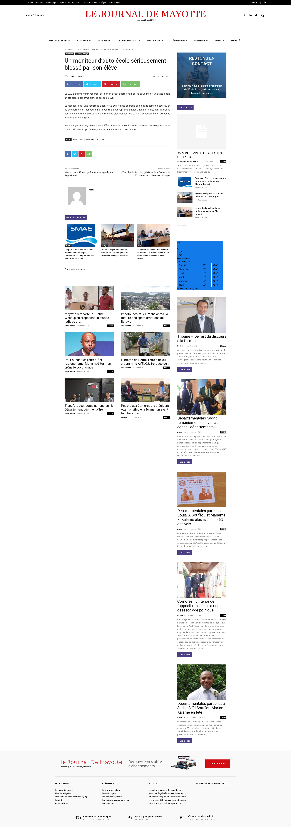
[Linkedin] (250, 15)
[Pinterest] (82, 154)
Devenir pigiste (109, 793)
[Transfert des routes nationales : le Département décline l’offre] (89, 390)
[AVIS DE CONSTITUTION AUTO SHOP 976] (201, 131)
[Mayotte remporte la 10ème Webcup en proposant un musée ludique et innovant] (89, 298)
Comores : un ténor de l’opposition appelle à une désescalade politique (198, 605)
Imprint (58, 800)
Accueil (68, 49)
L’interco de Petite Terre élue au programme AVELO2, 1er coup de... (145, 361)
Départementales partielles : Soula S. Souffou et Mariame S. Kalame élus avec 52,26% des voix (201, 517)
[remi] (67, 76)
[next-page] (184, 224)
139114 (110, 326)
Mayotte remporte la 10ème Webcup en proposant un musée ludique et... (87, 317)
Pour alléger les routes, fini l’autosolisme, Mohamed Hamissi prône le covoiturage (88, 363)
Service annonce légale (187, 161)
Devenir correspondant (112, 796)
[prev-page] (179, 224)
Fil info (78, 54)
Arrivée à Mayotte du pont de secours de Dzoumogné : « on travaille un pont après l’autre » (114, 252)
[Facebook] (245, 15)
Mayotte (100, 139)
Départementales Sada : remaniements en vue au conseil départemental (197, 422)
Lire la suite (185, 369)
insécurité (90, 139)
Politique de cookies (64, 790)
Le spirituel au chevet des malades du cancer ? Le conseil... (207, 211)
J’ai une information (111, 790)
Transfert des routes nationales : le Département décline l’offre (89, 407)
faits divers (78, 139)
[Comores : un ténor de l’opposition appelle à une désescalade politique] (201, 580)
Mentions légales (63, 793)
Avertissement (62, 803)
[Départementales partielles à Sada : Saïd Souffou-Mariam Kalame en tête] (201, 682)
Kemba (124, 417)
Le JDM (180, 346)
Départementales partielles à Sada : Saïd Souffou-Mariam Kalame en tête (201, 708)
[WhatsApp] (88, 154)
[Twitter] (256, 15)
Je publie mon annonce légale (115, 800)
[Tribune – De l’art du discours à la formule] (201, 315)
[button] (262, 15)
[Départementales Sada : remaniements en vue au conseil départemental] (201, 397)
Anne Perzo (70, 325)
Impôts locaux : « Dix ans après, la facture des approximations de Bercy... (144, 317)
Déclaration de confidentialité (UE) (71, 796)
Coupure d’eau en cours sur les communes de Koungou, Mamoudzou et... (210, 181)
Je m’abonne (108, 803)
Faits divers (77, 49)
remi (73, 76)
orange (85, 54)
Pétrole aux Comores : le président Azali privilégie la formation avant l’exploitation (145, 409)
